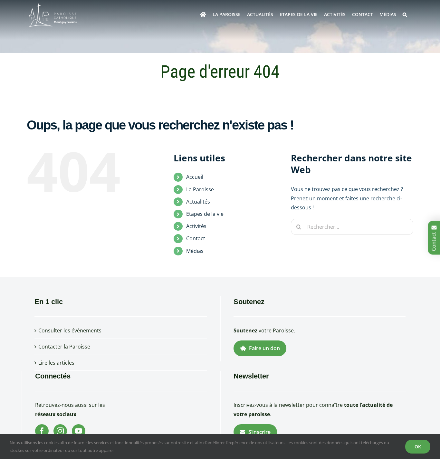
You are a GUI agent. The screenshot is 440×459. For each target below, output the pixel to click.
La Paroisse (200, 189)
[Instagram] (60, 431)
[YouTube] (78, 431)
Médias (195, 250)
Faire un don (264, 348)
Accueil (194, 176)
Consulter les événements (69, 330)
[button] (405, 14)
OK (418, 447)
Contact (195, 238)
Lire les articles (56, 362)
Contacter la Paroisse (64, 346)
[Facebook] (42, 431)
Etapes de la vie (205, 213)
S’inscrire (259, 431)
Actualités (198, 201)
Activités (196, 226)
